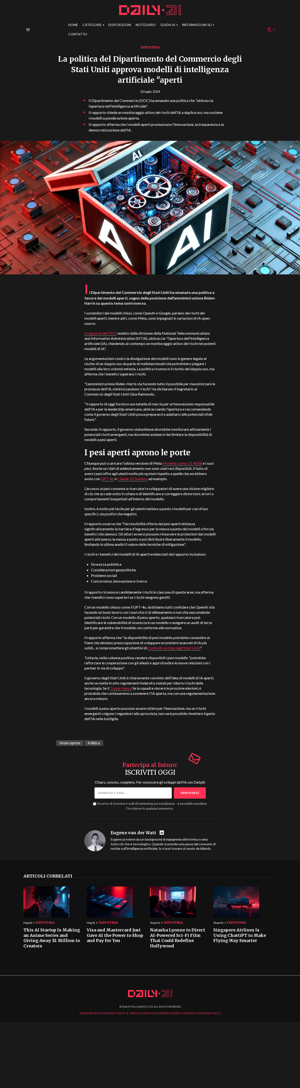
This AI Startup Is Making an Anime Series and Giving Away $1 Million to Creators (51, 938)
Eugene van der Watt (133, 832)
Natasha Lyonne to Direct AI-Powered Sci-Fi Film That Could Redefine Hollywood (177, 938)
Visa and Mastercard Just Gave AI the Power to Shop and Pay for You (115, 935)
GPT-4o (107, 478)
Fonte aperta (70, 743)
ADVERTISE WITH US (91, 1013)
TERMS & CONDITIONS (142, 1013)
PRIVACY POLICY (116, 1013)
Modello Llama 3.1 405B (182, 463)
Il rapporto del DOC (100, 333)
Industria (150, 47)
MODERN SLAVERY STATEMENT (177, 1013)
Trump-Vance (121, 688)
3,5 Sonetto (132, 478)
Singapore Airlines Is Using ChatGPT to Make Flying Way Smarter (239, 935)
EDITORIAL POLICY (209, 1013)
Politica (94, 743)
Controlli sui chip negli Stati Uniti (174, 648)
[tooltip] (162, 833)
